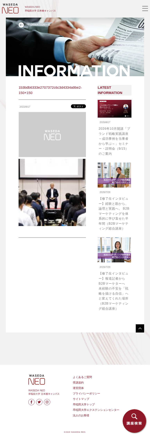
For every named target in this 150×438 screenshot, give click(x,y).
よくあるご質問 (82, 377)
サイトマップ (81, 399)
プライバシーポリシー (86, 393)
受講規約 (78, 382)
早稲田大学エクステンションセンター (96, 410)
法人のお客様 (81, 415)
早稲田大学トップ (84, 404)
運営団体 (78, 388)
